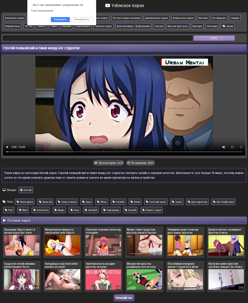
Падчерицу (112, 210)
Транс (178, 202)
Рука (76, 210)
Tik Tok (28, 26)
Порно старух (153, 210)
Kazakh (132, 210)
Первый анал (12, 26)
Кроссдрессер (199, 202)
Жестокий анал (225, 202)
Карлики (67, 26)
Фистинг (203, 18)
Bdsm (103, 202)
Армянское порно (98, 18)
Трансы (41, 26)
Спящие (235, 18)
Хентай (159, 26)
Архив (229, 26)
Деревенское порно (156, 18)
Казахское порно (15, 18)
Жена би (47, 202)
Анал (88, 202)
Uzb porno (42, 210)
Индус (60, 210)
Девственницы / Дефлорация (133, 26)
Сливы (53, 26)
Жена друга (26, 202)
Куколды (197, 26)
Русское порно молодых (127, 18)
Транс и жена (68, 202)
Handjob (92, 210)
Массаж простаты (178, 26)
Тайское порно (103, 26)
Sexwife (120, 202)
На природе (219, 18)
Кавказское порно (183, 18)
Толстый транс (157, 202)
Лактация (212, 26)
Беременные (83, 26)
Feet (10, 210)
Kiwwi (136, 202)
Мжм (24, 210)
